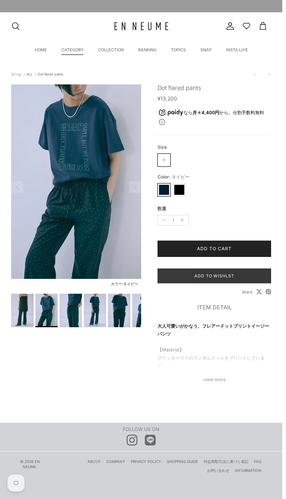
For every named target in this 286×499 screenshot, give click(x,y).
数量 (162, 208)
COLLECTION (111, 49)
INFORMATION (248, 470)
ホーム (16, 75)
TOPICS (178, 49)
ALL (29, 75)
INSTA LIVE (237, 49)
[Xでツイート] (259, 291)
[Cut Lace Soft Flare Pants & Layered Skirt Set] (267, 74)
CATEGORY (72, 49)
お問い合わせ (218, 470)
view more (214, 379)
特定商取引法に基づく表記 (226, 461)
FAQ (257, 461)
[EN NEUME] (141, 26)
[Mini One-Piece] (254, 74)
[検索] (15, 26)
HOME (41, 49)
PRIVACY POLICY (146, 461)
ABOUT (94, 461)
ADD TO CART (214, 248)
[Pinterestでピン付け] (268, 291)
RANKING (147, 49)
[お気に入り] (246, 26)
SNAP (206, 49)
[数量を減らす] (163, 220)
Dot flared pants (50, 75)
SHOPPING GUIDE (182, 461)
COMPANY (115, 461)
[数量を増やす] (183, 220)
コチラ (200, 7)
